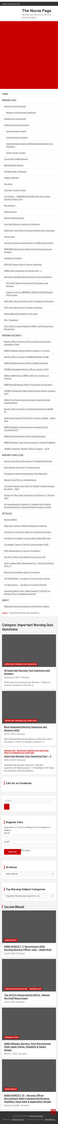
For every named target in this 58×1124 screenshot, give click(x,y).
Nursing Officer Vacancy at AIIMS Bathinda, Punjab (26, 357)
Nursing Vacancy (12, 335)
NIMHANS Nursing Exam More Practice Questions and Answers (28, 250)
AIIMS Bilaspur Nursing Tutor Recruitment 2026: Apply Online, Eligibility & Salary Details (27, 1047)
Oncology (8, 184)
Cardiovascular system (16, 131)
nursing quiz (9, 237)
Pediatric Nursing (11, 178)
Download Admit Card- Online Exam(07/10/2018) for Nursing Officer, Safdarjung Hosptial (27, 592)
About (5, 600)
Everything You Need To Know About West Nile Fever (27, 538)
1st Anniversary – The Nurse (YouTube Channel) (25, 585)
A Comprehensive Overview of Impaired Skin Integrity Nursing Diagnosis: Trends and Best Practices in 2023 (27, 505)
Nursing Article (10, 519)
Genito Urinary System (16, 153)
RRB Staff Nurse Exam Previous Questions (23, 264)
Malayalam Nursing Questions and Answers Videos (26, 606)
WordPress (50, 1119)
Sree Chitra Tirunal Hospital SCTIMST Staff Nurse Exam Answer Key (28, 327)
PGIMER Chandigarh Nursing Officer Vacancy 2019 (26, 369)
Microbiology (9, 205)
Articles (7, 513)
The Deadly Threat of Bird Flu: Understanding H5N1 (26, 544)
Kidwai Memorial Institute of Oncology (21, 314)
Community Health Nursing (16, 159)
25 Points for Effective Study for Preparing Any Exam (27, 532)
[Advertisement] (29, 51)
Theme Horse (18, 1119)
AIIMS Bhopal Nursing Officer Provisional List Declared (28, 384)
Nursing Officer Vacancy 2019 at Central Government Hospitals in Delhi (27, 343)
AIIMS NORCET (11, 940)
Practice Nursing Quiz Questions (19, 753)
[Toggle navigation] (5, 85)
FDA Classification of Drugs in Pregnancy (22, 551)
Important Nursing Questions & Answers (22, 224)
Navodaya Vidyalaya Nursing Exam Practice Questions (28, 277)
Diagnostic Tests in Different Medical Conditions (25, 526)
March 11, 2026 (10, 1053)
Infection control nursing (15, 190)
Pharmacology (10, 212)
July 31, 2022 (9, 734)
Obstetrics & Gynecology (15, 119)
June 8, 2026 (9, 1002)
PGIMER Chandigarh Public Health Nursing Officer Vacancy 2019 (30, 392)
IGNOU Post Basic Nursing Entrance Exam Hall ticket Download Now (27, 401)
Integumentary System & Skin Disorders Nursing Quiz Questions (29, 145)
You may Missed (14, 906)
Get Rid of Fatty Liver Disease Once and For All (24, 557)
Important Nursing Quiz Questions (21, 664)
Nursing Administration (14, 218)
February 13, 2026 (11, 1105)
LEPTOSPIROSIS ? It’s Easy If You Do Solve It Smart (27, 578)
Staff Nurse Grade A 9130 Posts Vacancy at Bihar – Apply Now (29, 419)
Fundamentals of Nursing (15, 171)
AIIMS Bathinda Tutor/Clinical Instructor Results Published (29, 442)
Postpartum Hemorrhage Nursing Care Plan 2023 (25, 474)
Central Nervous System (17, 137)
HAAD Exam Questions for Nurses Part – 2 (23, 271)
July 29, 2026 (9, 953)
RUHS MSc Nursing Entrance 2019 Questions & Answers (29, 301)
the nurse (25, 677)
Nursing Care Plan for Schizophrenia (20, 480)
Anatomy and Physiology (15, 106)
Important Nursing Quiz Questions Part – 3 (27, 756)
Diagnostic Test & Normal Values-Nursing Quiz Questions (29, 230)
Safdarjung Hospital (12, 258)
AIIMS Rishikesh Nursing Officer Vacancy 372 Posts (27, 350)
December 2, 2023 (12, 677)
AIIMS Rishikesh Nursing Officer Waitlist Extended (26, 363)
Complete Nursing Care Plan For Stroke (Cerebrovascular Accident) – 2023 (29, 487)
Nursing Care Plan (12, 455)
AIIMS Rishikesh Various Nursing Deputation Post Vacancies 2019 (26, 428)
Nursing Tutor (11, 1037)
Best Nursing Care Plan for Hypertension (22, 467)
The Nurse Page (36, 10)
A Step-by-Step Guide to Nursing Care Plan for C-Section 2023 (29, 496)
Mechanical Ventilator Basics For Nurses (22, 572)
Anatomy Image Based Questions (21, 112)
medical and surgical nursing (16, 125)
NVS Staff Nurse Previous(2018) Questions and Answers (27, 284)
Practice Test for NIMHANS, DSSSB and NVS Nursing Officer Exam (29, 293)
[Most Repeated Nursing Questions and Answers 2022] (29, 707)
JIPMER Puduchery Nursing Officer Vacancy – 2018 (26, 449)
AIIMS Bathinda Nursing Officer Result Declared (25, 436)
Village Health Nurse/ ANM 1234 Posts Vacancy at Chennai (26, 377)
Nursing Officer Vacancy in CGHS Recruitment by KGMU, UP (29, 410)
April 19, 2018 (10, 760)
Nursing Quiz (9, 100)
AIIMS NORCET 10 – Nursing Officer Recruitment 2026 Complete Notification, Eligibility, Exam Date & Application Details (27, 1098)
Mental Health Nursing (13, 165)
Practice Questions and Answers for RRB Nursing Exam (28, 243)
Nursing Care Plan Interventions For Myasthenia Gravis (28, 461)
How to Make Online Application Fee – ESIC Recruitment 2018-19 (29, 564)
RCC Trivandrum (11, 320)
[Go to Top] (53, 1112)
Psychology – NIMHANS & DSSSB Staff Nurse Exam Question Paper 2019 (27, 198)
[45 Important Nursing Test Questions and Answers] (29, 650)
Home (5, 94)
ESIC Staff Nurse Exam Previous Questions (23, 307)
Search (6, 807)
